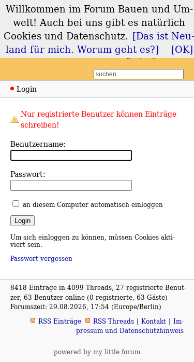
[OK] (182, 49)
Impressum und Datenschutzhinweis (130, 326)
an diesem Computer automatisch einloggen (93, 204)
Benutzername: (38, 143)
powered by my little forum (97, 351)
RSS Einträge (59, 321)
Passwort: (28, 174)
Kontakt (153, 321)
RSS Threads (113, 321)
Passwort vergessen (41, 258)
